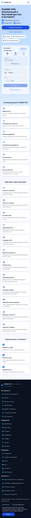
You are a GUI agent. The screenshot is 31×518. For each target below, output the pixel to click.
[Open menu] (28, 2)
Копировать (16, 61)
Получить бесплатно (15, 27)
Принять (8, 514)
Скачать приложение (15, 32)
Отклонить (22, 514)
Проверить (16, 83)
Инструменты (16, 87)
